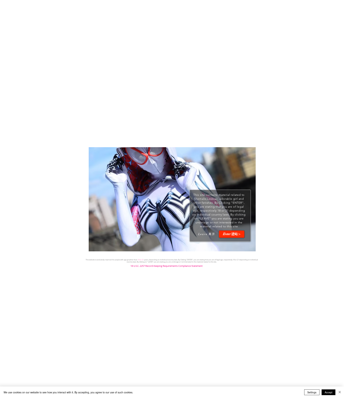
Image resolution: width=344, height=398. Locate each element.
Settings (311, 392)
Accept (328, 392)
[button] (231, 234)
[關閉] (340, 392)
